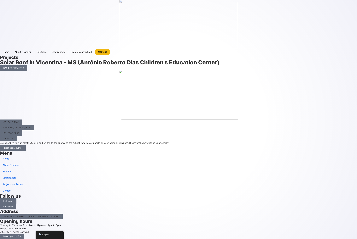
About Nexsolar (23, 52)
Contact (102, 51)
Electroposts (58, 52)
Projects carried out (81, 52)
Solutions (41, 52)
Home (6, 52)
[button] (11, 122)
